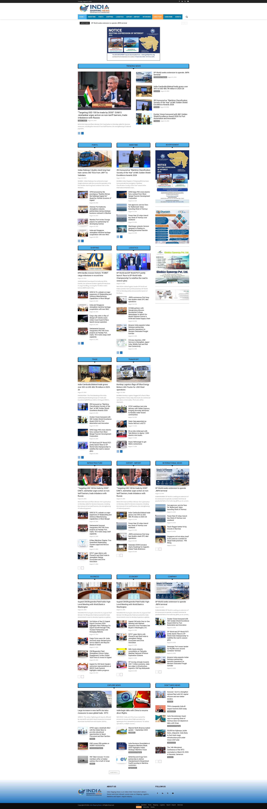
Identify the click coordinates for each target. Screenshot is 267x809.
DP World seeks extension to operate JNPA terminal (171, 73)
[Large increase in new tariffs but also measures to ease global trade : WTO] (95, 699)
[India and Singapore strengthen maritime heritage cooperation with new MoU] (83, 233)
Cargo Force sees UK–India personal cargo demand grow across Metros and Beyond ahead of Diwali (100, 641)
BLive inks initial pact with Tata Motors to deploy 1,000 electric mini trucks (138, 433)
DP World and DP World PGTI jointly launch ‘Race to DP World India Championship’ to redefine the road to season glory (100, 447)
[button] (186, 16)
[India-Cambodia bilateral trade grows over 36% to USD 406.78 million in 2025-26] (144, 91)
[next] (186, 23)
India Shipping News (95, 805)
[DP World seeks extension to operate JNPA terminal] (144, 77)
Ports (95, 145)
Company (156, 121)
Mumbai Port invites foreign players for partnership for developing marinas (100, 222)
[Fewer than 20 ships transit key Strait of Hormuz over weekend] (122, 218)
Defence (92, 739)
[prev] (182, 23)
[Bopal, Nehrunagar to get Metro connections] (122, 444)
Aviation (119, 707)
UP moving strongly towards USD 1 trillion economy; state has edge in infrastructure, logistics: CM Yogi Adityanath (139, 665)
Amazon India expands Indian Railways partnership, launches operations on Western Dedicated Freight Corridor (139, 329)
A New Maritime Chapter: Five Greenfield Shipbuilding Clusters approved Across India (100, 543)
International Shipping (160, 77)
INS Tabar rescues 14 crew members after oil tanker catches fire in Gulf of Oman (100, 759)
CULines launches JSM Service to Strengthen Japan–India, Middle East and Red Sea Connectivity (139, 343)
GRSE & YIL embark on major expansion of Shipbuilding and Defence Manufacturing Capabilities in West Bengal (100, 295)
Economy (133, 577)
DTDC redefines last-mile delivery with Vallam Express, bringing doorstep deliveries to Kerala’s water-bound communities (139, 410)
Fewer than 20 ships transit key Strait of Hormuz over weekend (138, 218)
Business (156, 91)
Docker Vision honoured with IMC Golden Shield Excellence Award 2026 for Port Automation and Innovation (170, 116)
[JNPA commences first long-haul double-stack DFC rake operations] (122, 299)
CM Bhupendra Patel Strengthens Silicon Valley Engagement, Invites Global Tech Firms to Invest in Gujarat (100, 654)
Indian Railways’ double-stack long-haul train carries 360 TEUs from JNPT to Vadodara (94, 172)
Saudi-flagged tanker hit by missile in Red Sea (177, 528)
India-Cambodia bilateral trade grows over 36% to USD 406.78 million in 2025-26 (118, 23)
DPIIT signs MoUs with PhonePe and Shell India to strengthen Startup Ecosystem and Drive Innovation (99, 557)
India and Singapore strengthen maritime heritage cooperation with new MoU (100, 232)
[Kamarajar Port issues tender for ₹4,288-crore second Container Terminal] (160, 649)
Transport (133, 359)
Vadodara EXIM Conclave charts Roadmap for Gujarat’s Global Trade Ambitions (138, 547)
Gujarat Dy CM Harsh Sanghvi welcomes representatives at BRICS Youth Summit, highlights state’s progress (100, 667)
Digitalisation (132, 768)
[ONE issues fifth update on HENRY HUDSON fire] (83, 746)
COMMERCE (132, 732)
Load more (113, 772)
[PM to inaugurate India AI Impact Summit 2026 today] (160, 708)
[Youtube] (188, 1)
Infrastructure (94, 463)
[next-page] (82, 133)
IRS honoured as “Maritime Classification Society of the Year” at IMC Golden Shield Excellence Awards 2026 (170, 102)
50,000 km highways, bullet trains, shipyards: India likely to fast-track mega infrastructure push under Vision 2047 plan (177, 735)
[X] (185, 1)
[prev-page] (79, 133)
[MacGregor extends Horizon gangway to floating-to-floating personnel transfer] (122, 228)
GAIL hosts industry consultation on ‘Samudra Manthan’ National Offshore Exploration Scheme (138, 652)
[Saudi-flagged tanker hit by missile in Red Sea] (160, 529)
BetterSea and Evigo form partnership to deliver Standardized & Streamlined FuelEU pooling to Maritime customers (138, 761)
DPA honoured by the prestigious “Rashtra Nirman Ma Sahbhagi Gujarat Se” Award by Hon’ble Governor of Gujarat (100, 196)
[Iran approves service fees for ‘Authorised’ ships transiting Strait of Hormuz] (122, 207)
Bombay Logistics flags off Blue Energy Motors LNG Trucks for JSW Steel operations (133, 387)
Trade (95, 359)
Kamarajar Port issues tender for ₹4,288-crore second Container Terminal (177, 649)
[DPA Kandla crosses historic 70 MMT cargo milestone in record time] (95, 261)
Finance (80, 707)
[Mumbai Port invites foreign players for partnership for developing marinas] (83, 222)
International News (172, 463)
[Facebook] (179, 1)
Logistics (133, 248)
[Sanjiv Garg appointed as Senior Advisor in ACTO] (122, 423)
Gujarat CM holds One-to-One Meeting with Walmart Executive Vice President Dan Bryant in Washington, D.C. (139, 624)
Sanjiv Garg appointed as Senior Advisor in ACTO (137, 422)
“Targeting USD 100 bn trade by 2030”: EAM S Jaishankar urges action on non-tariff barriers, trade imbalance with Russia (102, 115)
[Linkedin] (182, 1)
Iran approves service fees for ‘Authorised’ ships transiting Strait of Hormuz (138, 207)
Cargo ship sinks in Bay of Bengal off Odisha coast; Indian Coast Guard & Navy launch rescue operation (99, 319)
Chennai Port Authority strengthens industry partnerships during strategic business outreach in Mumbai (100, 210)
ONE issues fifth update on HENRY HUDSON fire (99, 744)
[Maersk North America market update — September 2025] (122, 730)
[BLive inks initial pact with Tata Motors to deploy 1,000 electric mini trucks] (122, 433)
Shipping (95, 248)
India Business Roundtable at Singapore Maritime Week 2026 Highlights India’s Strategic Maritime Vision (139, 746)
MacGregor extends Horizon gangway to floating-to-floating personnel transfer (138, 228)
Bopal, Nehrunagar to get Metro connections (137, 443)
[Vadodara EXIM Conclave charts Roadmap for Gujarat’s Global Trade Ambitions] (122, 547)
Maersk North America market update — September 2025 (139, 729)
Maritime (156, 107)
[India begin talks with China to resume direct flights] (133, 699)
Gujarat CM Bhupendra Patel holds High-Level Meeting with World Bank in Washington (94, 604)
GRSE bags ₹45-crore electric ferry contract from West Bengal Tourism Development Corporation (139, 195)
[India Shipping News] (94, 8)
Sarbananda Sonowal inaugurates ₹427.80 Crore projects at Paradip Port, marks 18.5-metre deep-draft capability (100, 333)
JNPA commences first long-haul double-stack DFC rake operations (138, 299)
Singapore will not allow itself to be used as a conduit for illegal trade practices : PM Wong (178, 540)
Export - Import (82, 120)
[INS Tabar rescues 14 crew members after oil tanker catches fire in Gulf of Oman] (83, 759)
